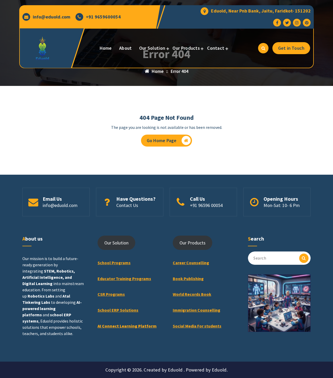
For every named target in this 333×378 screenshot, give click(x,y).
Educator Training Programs (124, 278)
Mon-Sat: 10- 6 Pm (282, 205)
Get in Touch (291, 48)
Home (106, 48)
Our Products (186, 48)
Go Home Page (162, 140)
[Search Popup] (263, 48)
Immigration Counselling (196, 310)
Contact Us (127, 205)
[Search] (304, 258)
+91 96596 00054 (206, 205)
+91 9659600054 (103, 17)
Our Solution (152, 48)
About (125, 48)
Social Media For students (197, 326)
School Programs (114, 262)
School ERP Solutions (118, 310)
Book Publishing (188, 278)
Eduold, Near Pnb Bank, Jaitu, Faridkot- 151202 (261, 11)
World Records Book (192, 294)
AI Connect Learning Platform (127, 326)
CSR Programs (111, 294)
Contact (215, 48)
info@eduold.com (51, 17)
